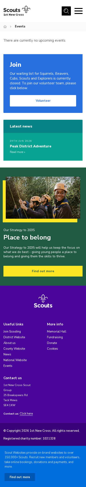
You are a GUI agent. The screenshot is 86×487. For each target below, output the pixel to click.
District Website (14, 337)
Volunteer (43, 101)
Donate (52, 343)
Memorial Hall (56, 332)
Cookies (52, 349)
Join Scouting (12, 332)
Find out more (43, 271)
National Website (15, 360)
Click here (26, 414)
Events (7, 366)
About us (9, 343)
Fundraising (55, 337)
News (7, 354)
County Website (14, 349)
